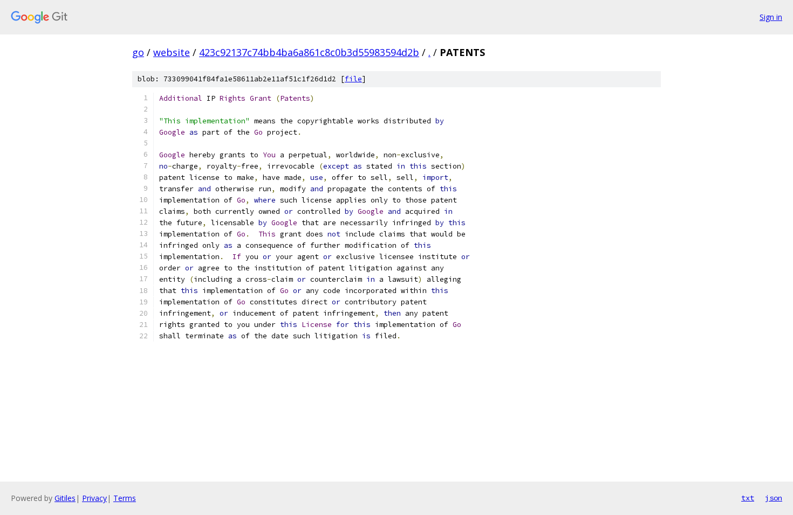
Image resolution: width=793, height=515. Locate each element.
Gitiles (65, 498)
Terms (124, 498)
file (353, 78)
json (773, 498)
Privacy (94, 498)
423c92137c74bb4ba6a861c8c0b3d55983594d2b (309, 52)
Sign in (771, 17)
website (171, 52)
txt (747, 498)
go (138, 52)
